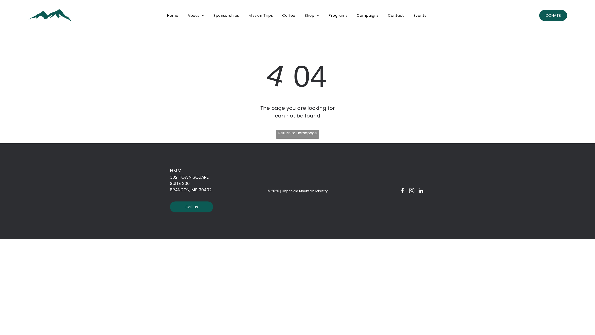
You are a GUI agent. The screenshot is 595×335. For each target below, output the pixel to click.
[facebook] (402, 191)
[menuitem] (172, 15)
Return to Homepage (297, 133)
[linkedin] (421, 191)
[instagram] (412, 191)
